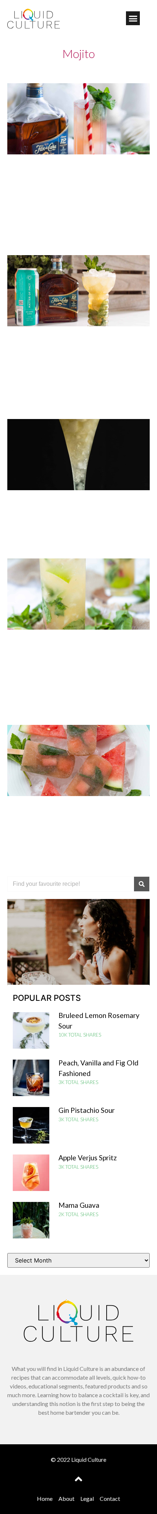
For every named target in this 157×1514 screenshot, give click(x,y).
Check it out (79, 962)
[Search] (141, 884)
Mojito (78, 53)
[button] (133, 18)
